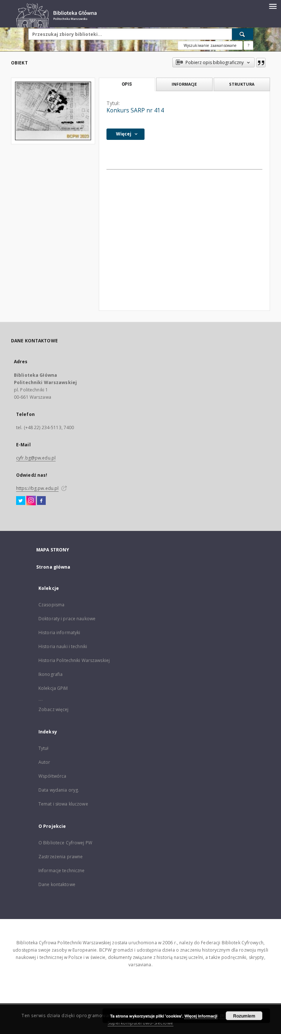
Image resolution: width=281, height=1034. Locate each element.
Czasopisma (51, 605)
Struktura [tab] (241, 84)
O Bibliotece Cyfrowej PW (65, 843)
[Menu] (272, 6)
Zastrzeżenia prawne (60, 856)
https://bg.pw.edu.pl (37, 488)
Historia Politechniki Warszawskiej (74, 660)
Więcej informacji (200, 1016)
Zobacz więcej (53, 709)
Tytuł (43, 748)
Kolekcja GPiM (53, 688)
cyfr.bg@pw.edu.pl (36, 458)
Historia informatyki (59, 632)
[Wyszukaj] (242, 34)
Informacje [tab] (184, 84)
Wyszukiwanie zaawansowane (210, 45)
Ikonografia (50, 674)
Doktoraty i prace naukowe (66, 618)
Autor (44, 762)
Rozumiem (244, 1015)
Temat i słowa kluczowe (63, 804)
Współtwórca (52, 776)
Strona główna (53, 567)
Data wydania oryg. (58, 790)
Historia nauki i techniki (62, 646)
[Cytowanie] (261, 62)
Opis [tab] (127, 84)
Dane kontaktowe (56, 884)
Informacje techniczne (61, 870)
